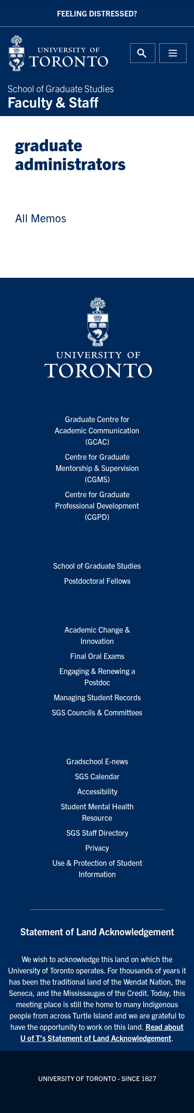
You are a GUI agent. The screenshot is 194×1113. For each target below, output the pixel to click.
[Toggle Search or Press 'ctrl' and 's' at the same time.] (142, 53)
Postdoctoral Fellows (97, 580)
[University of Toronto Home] (49, 53)
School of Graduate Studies (61, 95)
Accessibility (97, 791)
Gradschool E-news (97, 761)
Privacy (97, 847)
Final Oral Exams (97, 655)
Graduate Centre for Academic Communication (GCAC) (97, 430)
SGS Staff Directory (97, 832)
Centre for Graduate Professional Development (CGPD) (97, 505)
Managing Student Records (97, 697)
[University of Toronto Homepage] (97, 338)
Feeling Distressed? (97, 13)
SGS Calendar (97, 776)
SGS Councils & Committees (97, 712)
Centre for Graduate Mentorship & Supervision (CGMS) (97, 468)
